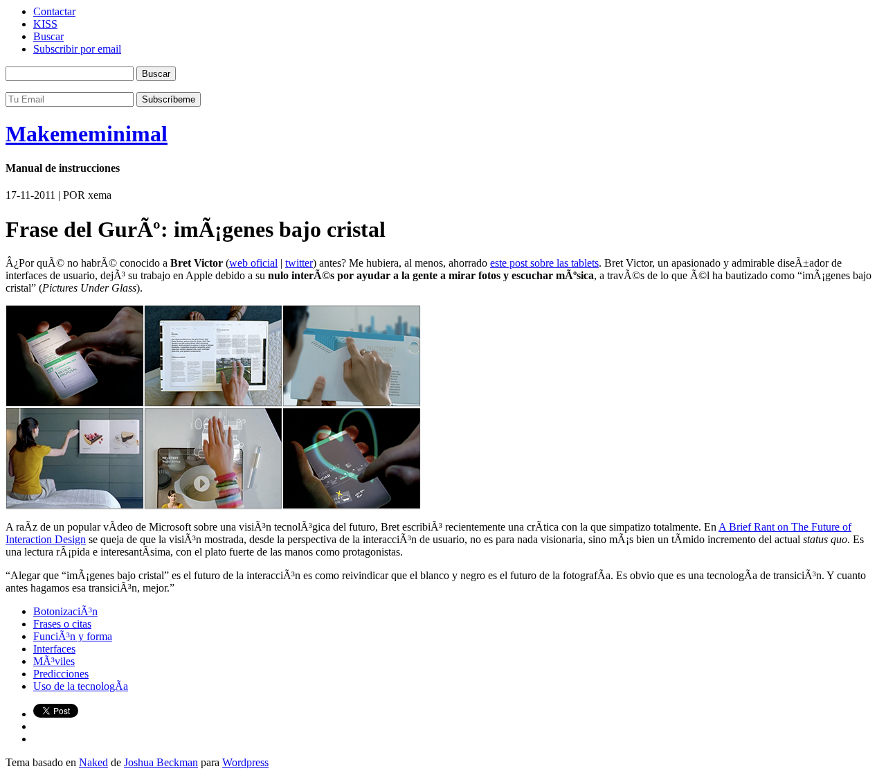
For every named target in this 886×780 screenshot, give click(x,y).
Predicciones (61, 674)
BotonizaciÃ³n (65, 611)
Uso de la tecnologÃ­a (80, 686)
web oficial (253, 263)
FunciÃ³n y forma (72, 636)
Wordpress (245, 762)
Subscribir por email (77, 49)
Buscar (48, 36)
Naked (93, 762)
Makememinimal (87, 133)
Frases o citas (62, 624)
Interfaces (54, 649)
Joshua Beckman (161, 762)
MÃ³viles (54, 661)
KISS (45, 24)
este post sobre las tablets (544, 263)
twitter (299, 263)
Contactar (54, 11)
